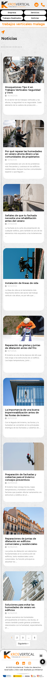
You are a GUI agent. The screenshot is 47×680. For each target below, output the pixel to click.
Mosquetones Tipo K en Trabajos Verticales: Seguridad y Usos (22, 90)
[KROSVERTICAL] (15, 4)
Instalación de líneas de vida (21, 283)
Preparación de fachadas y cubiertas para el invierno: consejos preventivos (20, 477)
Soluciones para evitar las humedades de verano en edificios (20, 607)
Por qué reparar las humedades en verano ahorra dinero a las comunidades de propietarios (23, 154)
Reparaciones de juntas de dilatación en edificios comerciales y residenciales (21, 541)
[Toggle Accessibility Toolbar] (43, 662)
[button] (36, 5)
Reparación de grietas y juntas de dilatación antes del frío (22, 346)
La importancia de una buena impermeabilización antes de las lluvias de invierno (22, 412)
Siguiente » (23, 643)
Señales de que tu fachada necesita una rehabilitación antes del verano (21, 218)
